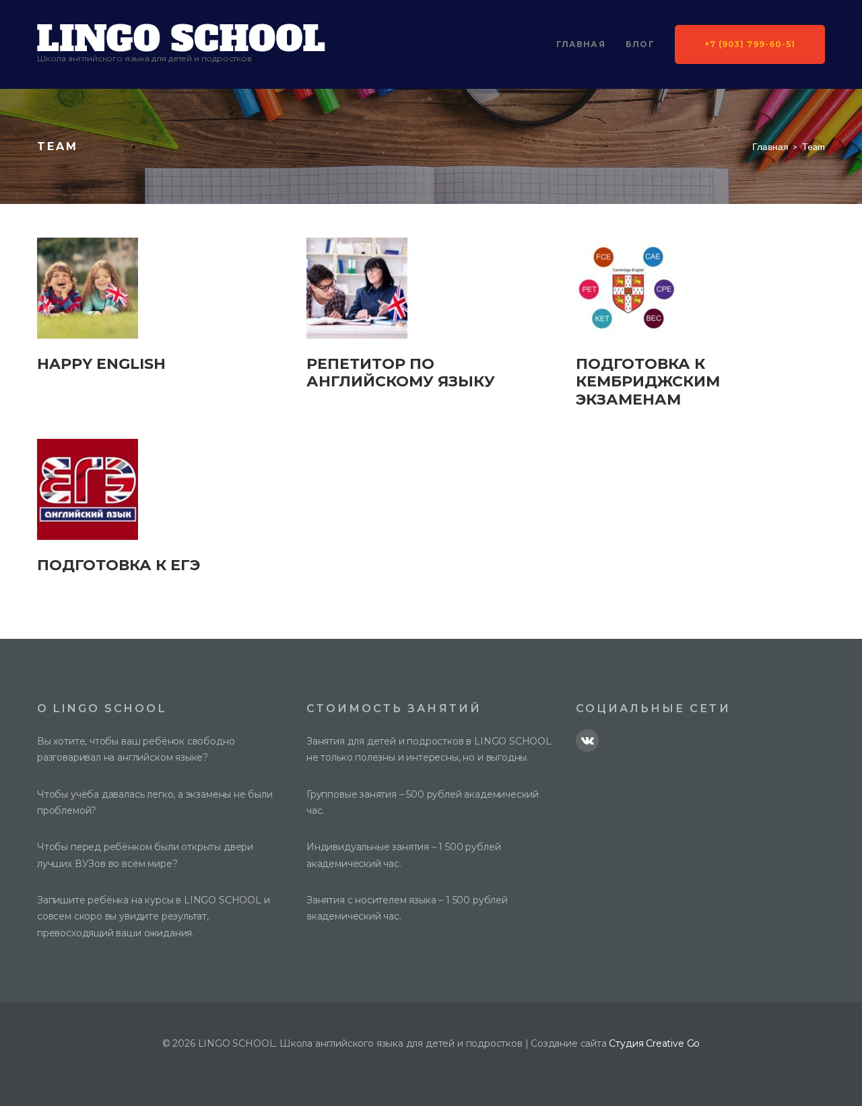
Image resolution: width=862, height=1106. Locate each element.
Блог (640, 44)
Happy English (101, 364)
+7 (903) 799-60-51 (749, 44)
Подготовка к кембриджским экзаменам (648, 382)
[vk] (587, 740)
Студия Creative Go (654, 1043)
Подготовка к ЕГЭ (118, 565)
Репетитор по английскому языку (400, 372)
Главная (580, 44)
